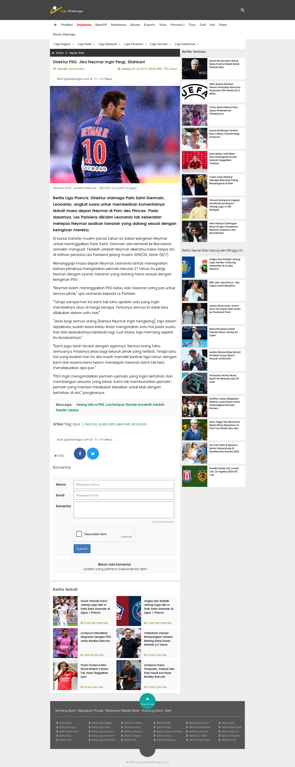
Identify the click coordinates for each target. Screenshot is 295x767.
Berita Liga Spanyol (102, 731)
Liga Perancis (133, 44)
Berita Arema (164, 735)
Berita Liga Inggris (102, 723)
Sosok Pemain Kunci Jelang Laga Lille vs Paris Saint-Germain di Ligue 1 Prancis (95, 607)
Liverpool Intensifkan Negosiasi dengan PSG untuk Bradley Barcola (96, 637)
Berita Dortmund (198, 731)
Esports (149, 24)
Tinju (192, 24)
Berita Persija (164, 727)
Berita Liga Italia (101, 727)
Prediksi (67, 24)
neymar (91, 423)
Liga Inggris (62, 44)
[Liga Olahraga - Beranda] (66, 10)
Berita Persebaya (166, 740)
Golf (203, 24)
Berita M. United (133, 723)
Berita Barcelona (199, 723)
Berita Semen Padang (169, 731)
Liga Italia (84, 44)
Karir (168, 710)
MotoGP (101, 24)
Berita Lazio (228, 723)
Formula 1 (178, 24)
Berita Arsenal (132, 727)
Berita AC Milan (198, 735)
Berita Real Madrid (199, 727)
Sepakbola (84, 24)
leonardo (139, 423)
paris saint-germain (114, 423)
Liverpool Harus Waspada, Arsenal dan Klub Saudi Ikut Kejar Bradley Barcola (159, 671)
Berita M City (229, 740)
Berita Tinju (65, 735)
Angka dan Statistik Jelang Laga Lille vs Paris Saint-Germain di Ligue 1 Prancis (158, 607)
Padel (223, 24)
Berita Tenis (65, 740)
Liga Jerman (159, 44)
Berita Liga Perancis (103, 735)
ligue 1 (78, 423)
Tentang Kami (65, 710)
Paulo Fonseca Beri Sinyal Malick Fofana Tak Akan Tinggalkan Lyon (94, 671)
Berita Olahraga (64, 34)
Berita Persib (164, 723)
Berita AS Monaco (199, 740)
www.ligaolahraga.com (152, 762)
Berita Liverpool (133, 731)
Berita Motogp (67, 727)
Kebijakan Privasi (90, 710)
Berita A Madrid (231, 735)
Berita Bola (65, 723)
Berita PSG (130, 740)
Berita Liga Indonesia (104, 740)
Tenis (163, 24)
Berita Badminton (69, 731)
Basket (135, 24)
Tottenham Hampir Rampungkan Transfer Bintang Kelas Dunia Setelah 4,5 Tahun (158, 639)
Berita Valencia (230, 731)
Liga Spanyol (108, 44)
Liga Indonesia (185, 44)
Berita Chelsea (132, 735)
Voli (212, 24)
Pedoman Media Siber (122, 710)
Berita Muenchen (232, 727)
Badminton (118, 24)
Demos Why (77, 69)
